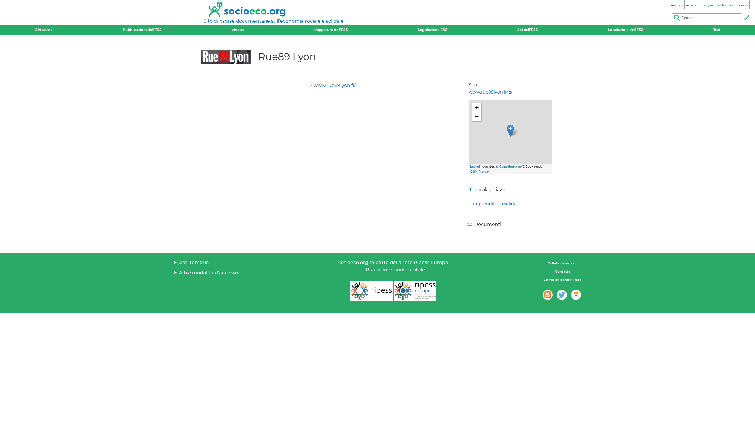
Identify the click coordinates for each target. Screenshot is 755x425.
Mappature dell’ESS (331, 29)
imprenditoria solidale (496, 203)
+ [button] (477, 107)
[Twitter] (562, 295)
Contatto (562, 271)
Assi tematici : (195, 262)
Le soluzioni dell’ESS (626, 29)
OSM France (479, 171)
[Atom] (548, 295)
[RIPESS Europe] (415, 291)
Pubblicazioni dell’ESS (142, 29)
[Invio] (747, 18)
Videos (238, 29)
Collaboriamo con (563, 263)
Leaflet (475, 166)
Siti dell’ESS (527, 29)
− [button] (477, 116)
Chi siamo (44, 29)
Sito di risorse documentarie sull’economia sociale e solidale (273, 21)
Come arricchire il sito (562, 280)
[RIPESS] (371, 291)
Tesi (716, 29)
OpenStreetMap (510, 166)
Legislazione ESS (432, 29)
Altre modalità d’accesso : (209, 272)
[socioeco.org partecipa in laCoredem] (576, 295)
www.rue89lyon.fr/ (335, 85)
